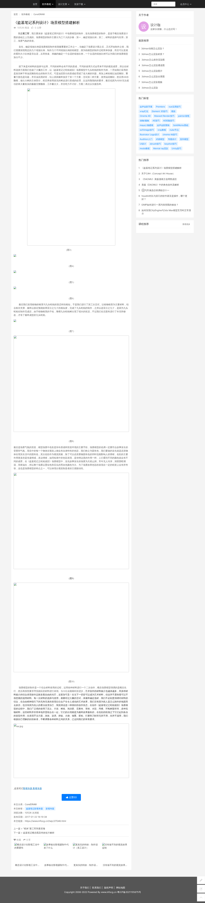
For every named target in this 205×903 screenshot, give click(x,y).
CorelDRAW (39, 14)
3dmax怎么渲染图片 (152, 70)
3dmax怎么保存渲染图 (153, 59)
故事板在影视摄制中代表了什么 (56, 865)
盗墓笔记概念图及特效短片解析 (38, 832)
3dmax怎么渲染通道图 (153, 65)
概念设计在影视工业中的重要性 (27, 865)
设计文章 (63, 4)
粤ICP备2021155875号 (129, 892)
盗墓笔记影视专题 (34, 808)
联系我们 (96, 887)
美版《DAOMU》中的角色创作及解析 (160, 184)
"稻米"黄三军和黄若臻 (34, 828)
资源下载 (79, 4)
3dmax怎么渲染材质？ (152, 54)
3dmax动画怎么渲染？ (152, 48)
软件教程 (47, 4)
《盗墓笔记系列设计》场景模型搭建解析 (161, 167)
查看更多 (186, 224)
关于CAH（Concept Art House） (158, 173)
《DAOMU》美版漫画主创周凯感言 (159, 179)
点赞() (72, 797)
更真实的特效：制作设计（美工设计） (86, 865)
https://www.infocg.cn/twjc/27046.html (45, 821)
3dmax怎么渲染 (150, 87)
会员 (184, 4)
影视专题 (27, 788)
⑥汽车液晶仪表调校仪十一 (155, 190)
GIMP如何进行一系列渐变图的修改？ (159, 204)
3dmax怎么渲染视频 (151, 82)
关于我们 (84, 887)
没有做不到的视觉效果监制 (115, 865)
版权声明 (108, 887)
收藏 (19, 839)
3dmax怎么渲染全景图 (153, 76)
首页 (35, 4)
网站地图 (120, 887)
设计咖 (155, 25)
